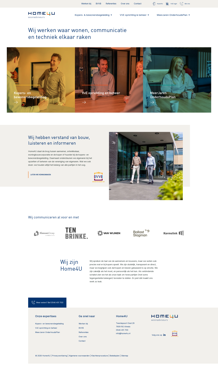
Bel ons (187, 4)
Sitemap (124, 356)
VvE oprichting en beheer (101, 93)
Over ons (125, 3)
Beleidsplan (114, 356)
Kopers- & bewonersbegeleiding (92, 15)
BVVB (98, 3)
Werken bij (86, 3)
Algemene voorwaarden (79, 356)
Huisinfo (160, 4)
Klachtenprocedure (99, 356)
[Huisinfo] (153, 3)
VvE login (174, 4)
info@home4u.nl (123, 333)
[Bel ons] (181, 3)
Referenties (111, 3)
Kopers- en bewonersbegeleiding (49, 323)
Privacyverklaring (59, 356)
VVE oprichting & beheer (133, 15)
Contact (137, 3)
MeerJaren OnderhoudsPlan (172, 15)
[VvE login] (167, 3)
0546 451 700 (122, 330)
